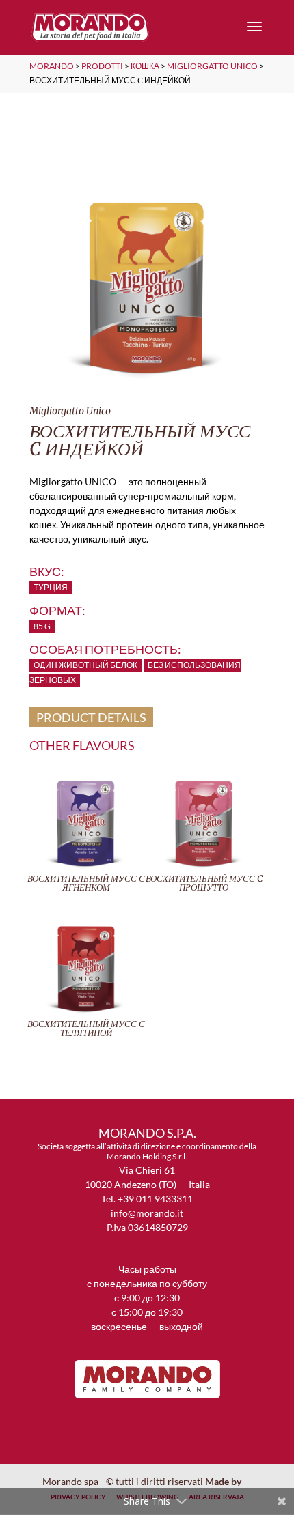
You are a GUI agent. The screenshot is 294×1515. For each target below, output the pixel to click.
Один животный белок (85, 665)
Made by (224, 1481)
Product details (91, 717)
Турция (51, 587)
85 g (42, 626)
